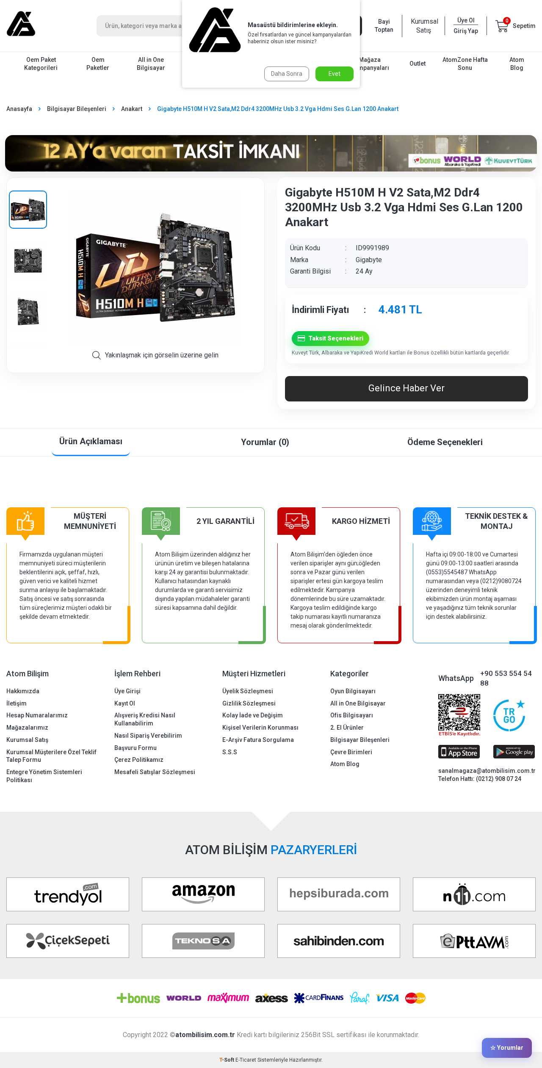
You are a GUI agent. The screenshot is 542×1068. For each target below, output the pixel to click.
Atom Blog (516, 63)
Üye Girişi (127, 691)
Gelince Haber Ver (406, 388)
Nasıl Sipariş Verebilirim (148, 735)
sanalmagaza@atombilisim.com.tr (487, 770)
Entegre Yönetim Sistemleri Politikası (44, 776)
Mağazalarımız (27, 727)
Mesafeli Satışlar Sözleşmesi (154, 772)
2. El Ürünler (347, 727)
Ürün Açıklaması (90, 441)
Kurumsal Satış (423, 25)
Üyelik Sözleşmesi (247, 691)
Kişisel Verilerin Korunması (260, 727)
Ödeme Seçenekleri (445, 442)
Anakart (131, 108)
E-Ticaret (245, 1060)
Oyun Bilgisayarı (353, 691)
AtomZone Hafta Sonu (465, 63)
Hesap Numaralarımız (37, 715)
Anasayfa (19, 108)
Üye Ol (466, 20)
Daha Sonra (286, 73)
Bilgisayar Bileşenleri (76, 108)
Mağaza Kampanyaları (370, 63)
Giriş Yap (466, 31)
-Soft (227, 1060)
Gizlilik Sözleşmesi (249, 703)
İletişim (16, 703)
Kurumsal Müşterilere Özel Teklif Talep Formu (51, 756)
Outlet (417, 63)
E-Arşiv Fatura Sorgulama (258, 739)
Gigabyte (369, 260)
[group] (155, 267)
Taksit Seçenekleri (335, 338)
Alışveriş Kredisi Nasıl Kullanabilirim (144, 719)
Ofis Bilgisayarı (351, 715)
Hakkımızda (22, 691)
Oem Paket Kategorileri (41, 63)
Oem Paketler (97, 63)
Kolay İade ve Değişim (252, 715)
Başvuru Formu (135, 747)
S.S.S (229, 752)
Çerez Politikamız (138, 759)
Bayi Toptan (384, 25)
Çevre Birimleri (351, 752)
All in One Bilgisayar (151, 63)
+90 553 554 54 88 (506, 678)
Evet (334, 73)
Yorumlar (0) (265, 442)
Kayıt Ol (124, 703)
